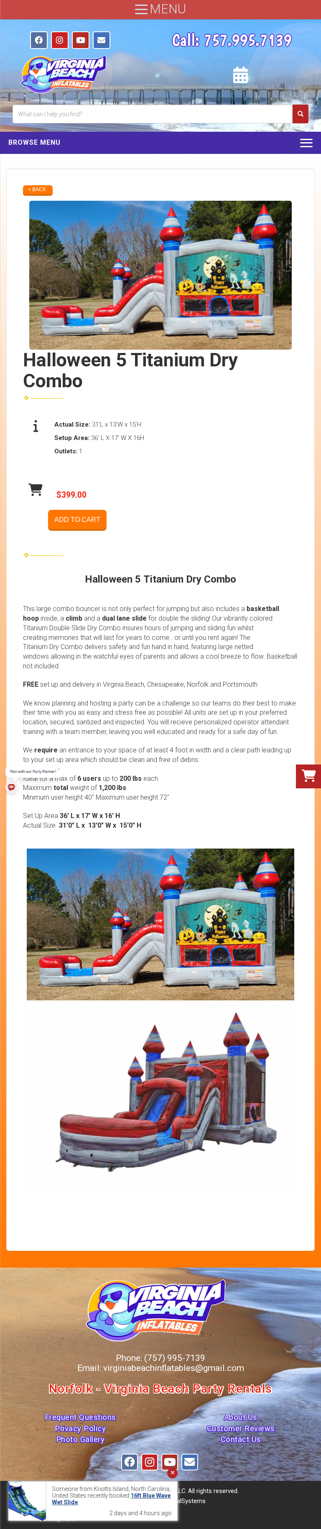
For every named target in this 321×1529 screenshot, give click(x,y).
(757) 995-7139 (174, 1358)
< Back (37, 189)
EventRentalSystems (177, 1501)
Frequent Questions (80, 1417)
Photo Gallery (80, 1439)
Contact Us (241, 1439)
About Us (240, 1417)
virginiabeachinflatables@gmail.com (173, 1368)
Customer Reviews (241, 1428)
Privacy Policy (80, 1428)
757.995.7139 (247, 40)
